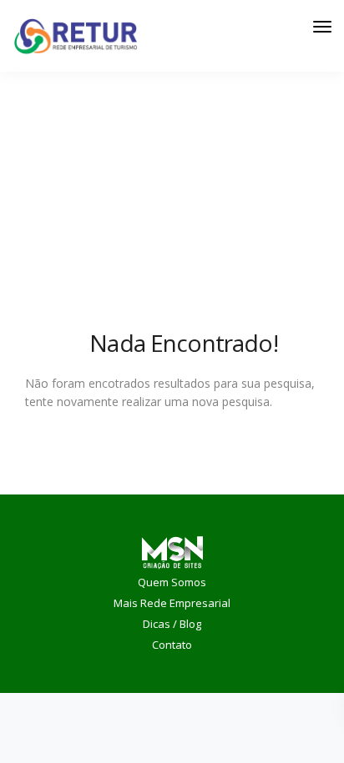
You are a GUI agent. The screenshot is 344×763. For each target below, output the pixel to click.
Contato (172, 644)
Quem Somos (172, 582)
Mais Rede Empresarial (172, 602)
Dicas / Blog (172, 623)
